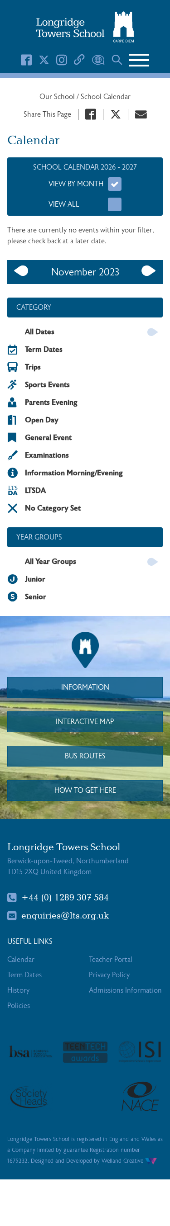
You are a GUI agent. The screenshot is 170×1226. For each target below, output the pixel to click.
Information (85, 687)
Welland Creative (123, 1160)
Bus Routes (85, 756)
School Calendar (106, 96)
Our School (58, 96)
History (18, 990)
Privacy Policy (109, 975)
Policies (18, 1005)
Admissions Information (125, 990)
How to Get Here (85, 790)
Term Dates (24, 975)
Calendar (20, 959)
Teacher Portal (110, 959)
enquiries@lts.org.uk (65, 916)
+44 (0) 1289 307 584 (65, 898)
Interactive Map (85, 721)
